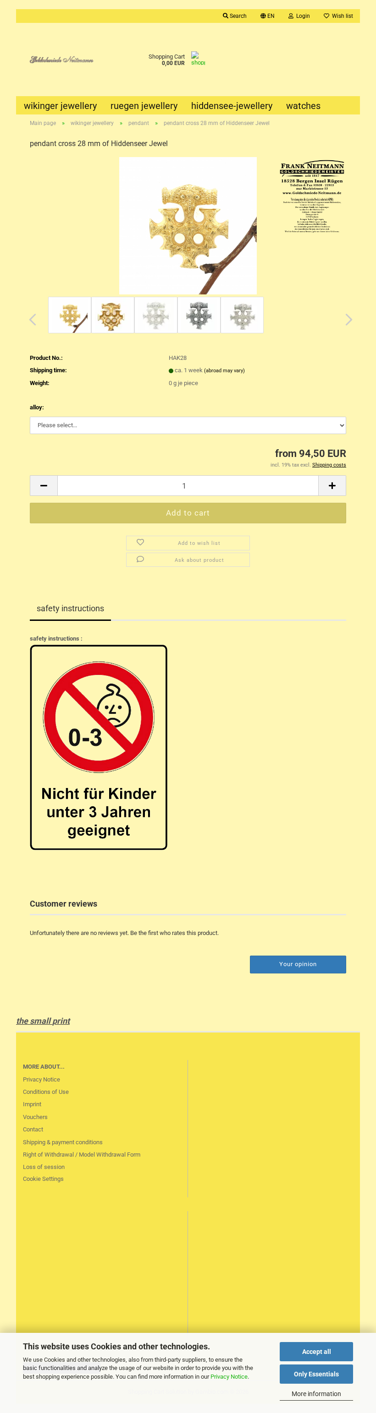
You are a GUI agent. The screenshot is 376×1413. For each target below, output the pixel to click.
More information (316, 1393)
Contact (33, 1129)
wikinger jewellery (60, 105)
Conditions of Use (46, 1091)
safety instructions (70, 608)
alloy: (37, 407)
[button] (268, 16)
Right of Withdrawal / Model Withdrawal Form (81, 1154)
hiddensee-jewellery (231, 105)
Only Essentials (316, 1374)
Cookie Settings (43, 1178)
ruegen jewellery (144, 105)
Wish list (341, 16)
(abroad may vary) (224, 371)
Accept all (316, 1351)
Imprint (32, 1104)
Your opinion (298, 964)
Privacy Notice (229, 1376)
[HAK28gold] (188, 225)
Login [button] (301, 16)
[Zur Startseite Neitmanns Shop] (59, 59)
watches (303, 105)
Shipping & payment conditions (63, 1142)
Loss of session (44, 1166)
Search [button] (237, 16)
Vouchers (35, 1117)
